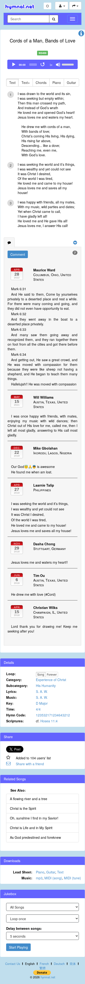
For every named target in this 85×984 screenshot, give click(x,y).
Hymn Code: (16, 715)
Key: (9, 703)
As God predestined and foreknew (35, 837)
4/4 (38, 709)
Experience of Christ (51, 679)
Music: (11, 697)
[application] (42, 64)
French (44, 964)
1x (51, 64)
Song (40, 674)
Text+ (25, 82)
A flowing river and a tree (28, 798)
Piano (56, 82)
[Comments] (9, 242)
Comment (17, 254)
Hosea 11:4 (49, 721)
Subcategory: (17, 685)
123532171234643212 (53, 715)
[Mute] (58, 64)
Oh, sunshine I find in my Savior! (34, 818)
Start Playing (18, 947)
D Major (42, 703)
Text (12, 82)
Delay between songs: (24, 928)
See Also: (18, 790)
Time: (10, 709)
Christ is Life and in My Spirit (31, 827)
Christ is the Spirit (23, 808)
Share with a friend (30, 763)
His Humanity (46, 685)
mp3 (39, 878)
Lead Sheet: (22, 872)
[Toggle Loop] (43, 64)
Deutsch (59, 964)
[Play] (13, 64)
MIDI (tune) (72, 878)
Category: (14, 679)
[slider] (68, 64)
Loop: (11, 673)
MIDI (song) (53, 878)
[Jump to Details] (81, 34)
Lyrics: (11, 691)
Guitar (71, 82)
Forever (52, 674)
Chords (41, 82)
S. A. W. (42, 691)
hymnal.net (48, 977)
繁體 (42, 968)
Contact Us (12, 964)
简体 (73, 964)
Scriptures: (15, 721)
